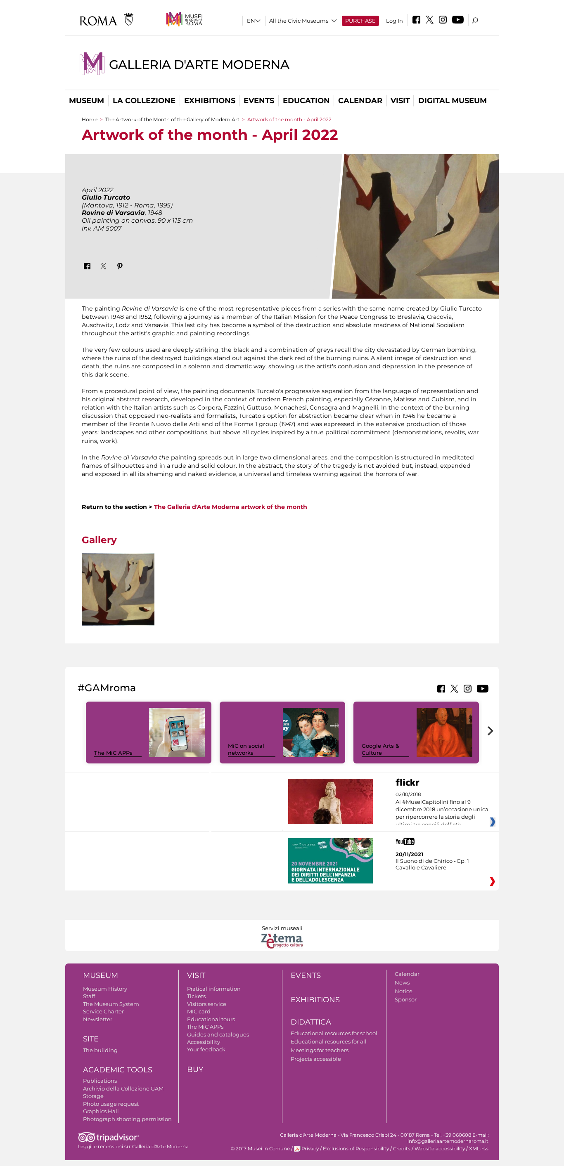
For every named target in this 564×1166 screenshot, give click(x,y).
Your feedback (206, 1049)
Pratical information (214, 988)
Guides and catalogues (218, 1034)
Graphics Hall (101, 1111)
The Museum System (111, 1004)
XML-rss (478, 1149)
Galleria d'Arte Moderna (199, 64)
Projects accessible (316, 1058)
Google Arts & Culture (380, 749)
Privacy (310, 1149)
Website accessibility (440, 1149)
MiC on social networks (246, 749)
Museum (86, 100)
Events (259, 100)
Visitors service (206, 1004)
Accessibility (203, 1042)
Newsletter (97, 1019)
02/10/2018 (442, 809)
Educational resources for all (329, 1041)
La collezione (144, 100)
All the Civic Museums (298, 20)
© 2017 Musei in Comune (260, 1149)
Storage (93, 1096)
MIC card (199, 1011)
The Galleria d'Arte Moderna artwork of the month (230, 507)
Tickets (196, 996)
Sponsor (406, 999)
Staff (89, 996)
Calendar (360, 100)
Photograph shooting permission (127, 1119)
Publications (100, 1080)
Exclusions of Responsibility (356, 1149)
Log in (394, 20)
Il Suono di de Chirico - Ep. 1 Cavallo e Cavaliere (432, 864)
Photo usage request (111, 1103)
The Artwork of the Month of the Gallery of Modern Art (172, 119)
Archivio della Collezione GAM (123, 1088)
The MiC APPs (113, 752)
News (402, 982)
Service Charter (103, 1011)
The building (100, 1050)
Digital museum (452, 100)
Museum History (105, 988)
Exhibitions (209, 100)
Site (91, 1039)
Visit (400, 100)
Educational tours (211, 1019)
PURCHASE (360, 20)
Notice (403, 991)
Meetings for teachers (319, 1050)
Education (306, 100)
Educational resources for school (334, 1033)
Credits (401, 1149)
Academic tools (117, 1070)
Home (89, 119)
